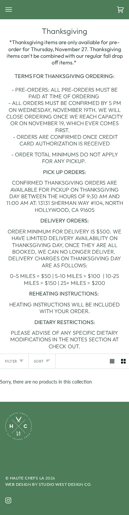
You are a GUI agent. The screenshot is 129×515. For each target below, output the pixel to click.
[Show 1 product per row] (112, 361)
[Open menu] (15, 9)
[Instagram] (8, 500)
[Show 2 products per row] (123, 361)
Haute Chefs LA (27, 477)
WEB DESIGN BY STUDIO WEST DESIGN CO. (48, 484)
